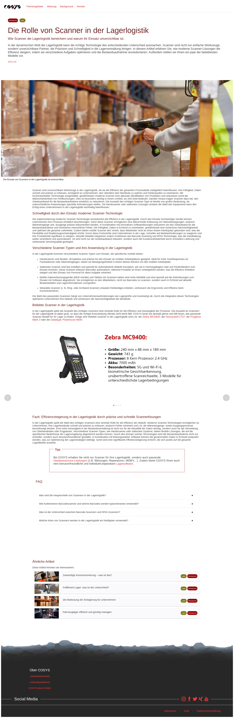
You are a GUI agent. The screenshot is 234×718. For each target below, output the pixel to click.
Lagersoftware (124, 463)
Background (66, 6)
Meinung (51, 6)
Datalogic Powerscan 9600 (66, 319)
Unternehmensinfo (40, 676)
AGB (186, 711)
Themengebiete (34, 6)
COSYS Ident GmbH (40, 688)
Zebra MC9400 (151, 316)
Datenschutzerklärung (208, 711)
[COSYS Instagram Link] (183, 700)
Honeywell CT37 (175, 316)
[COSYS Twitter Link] (195, 700)
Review (81, 6)
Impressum (170, 711)
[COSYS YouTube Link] (206, 700)
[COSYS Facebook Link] (189, 700)
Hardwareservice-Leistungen (70, 460)
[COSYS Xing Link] (201, 700)
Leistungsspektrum (40, 682)
